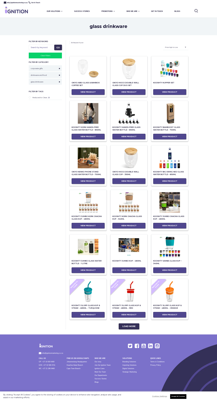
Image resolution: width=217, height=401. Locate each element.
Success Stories (101, 379)
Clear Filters (45, 55)
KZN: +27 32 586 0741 (47, 365)
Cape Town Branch (73, 368)
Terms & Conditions (157, 362)
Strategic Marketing (129, 372)
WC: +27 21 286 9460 (47, 368)
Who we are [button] (131, 11)
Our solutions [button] (53, 11)
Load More (128, 326)
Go (58, 47)
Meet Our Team (100, 372)
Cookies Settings (159, 396)
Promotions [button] (107, 11)
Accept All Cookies (178, 396)
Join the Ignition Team (103, 365)
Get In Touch (35, 3)
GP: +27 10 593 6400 (46, 362)
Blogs (177, 11)
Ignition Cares (100, 368)
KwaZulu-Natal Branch (75, 365)
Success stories (82, 11)
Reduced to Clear (40, 98)
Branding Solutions (129, 362)
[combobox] (175, 48)
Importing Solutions (129, 365)
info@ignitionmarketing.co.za (17, 3)
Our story (98, 362)
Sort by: (160, 49)
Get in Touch (157, 11)
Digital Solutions (128, 368)
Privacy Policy (155, 365)
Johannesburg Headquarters (77, 362)
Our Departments (101, 375)
